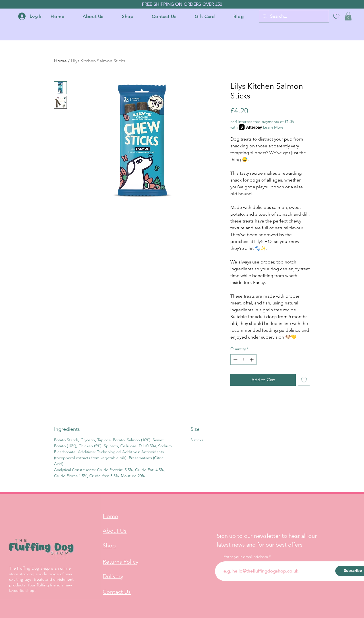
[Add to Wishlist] (304, 380)
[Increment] (252, 359)
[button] (348, 16)
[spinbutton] (243, 359)
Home (60, 60)
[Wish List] (336, 16)
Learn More (273, 127)
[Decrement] (234, 359)
